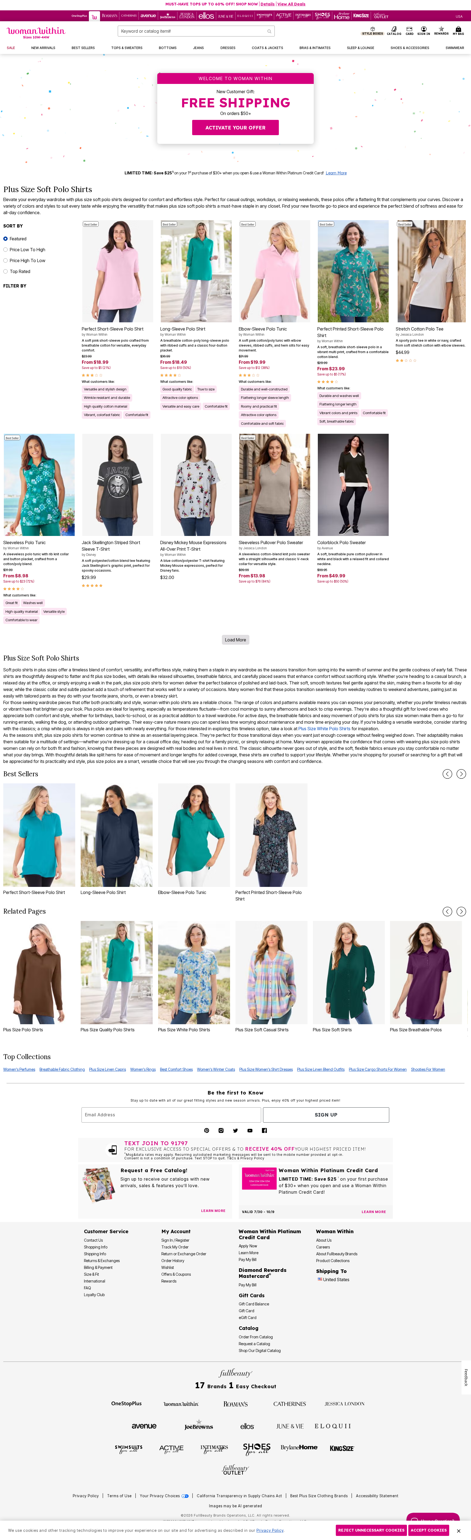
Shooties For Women (428, 1069)
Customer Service (106, 1231)
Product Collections (332, 1260)
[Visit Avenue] (144, 1426)
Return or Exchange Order (183, 1253)
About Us (323, 1240)
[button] (423, 31)
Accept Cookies (429, 1530)
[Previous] (447, 774)
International (94, 1281)
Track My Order (175, 1247)
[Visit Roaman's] (235, 1403)
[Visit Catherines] (290, 1403)
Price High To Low (27, 260)
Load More (235, 639)
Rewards (168, 1281)
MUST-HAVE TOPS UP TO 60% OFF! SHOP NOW (211, 4)
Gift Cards (252, 1295)
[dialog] (459, 16)
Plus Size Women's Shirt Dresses (266, 1069)
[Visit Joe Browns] (199, 1425)
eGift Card (247, 1317)
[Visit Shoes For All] (256, 1449)
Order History (172, 1260)
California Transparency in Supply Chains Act (240, 1496)
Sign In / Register (175, 1240)
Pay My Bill (247, 1259)
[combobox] (196, 31)
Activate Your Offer (235, 128)
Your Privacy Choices (160, 1496)
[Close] (459, 1530)
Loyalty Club (94, 1294)
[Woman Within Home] (36, 33)
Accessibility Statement (377, 1496)
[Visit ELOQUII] (333, 1425)
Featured (18, 238)
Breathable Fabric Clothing (62, 1069)
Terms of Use (119, 1496)
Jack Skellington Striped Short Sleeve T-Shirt (111, 548)
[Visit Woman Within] (181, 1403)
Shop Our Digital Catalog (260, 1350)
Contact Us (93, 1240)
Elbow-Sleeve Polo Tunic (263, 331)
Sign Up (326, 1115)
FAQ (87, 1288)
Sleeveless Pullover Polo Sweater (271, 545)
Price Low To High (27, 249)
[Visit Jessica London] (345, 1403)
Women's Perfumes (19, 1069)
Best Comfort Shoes (176, 1069)
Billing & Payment (98, 1267)
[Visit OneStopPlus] (126, 1403)
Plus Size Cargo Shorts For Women (378, 1069)
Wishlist (167, 1267)
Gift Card (246, 1310)
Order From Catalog (256, 1337)
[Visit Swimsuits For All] (128, 1449)
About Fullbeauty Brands (336, 1253)
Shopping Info (95, 1247)
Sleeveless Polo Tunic (24, 545)
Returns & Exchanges (102, 1260)
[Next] (461, 774)
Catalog (248, 1328)
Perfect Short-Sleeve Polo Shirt (112, 331)
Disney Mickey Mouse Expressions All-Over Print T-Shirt (193, 548)
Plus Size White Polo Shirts (324, 728)
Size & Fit (91, 1274)
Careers (323, 1247)
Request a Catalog (254, 1343)
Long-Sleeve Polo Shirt (182, 331)
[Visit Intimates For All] (214, 1449)
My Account (176, 1231)
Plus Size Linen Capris (107, 1069)
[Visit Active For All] (171, 1449)
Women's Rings (143, 1069)
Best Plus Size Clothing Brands (319, 1496)
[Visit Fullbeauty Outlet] (235, 1470)
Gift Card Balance (254, 1304)
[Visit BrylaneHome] (299, 1449)
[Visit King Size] (342, 1449)
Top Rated (20, 271)
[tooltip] (79, 16)
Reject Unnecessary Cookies (371, 1530)
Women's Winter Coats (216, 1069)
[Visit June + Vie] (290, 1426)
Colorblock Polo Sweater (341, 545)
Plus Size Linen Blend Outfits (321, 1069)
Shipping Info (95, 1253)
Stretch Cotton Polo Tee (419, 331)
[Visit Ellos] (247, 1426)
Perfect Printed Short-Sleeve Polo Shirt (350, 334)
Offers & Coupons (176, 1274)
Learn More (336, 173)
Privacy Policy (86, 1496)
